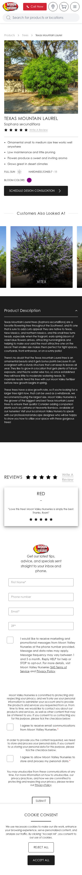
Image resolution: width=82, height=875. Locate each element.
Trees (25, 35)
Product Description (22, 310)
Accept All (41, 860)
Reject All (41, 847)
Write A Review (38, 129)
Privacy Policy (46, 671)
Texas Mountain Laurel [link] (49, 35)
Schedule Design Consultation (32, 190)
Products (9, 35)
